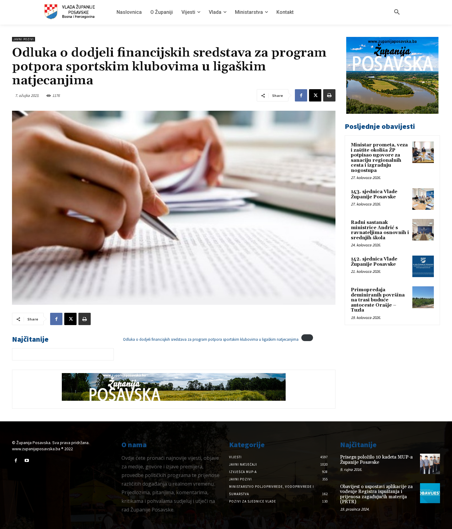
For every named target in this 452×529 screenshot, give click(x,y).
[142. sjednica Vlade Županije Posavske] (423, 266)
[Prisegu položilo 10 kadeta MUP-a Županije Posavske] (430, 464)
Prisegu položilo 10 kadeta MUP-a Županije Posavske (376, 459)
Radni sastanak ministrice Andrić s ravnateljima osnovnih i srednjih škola (380, 230)
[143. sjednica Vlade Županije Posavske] (423, 199)
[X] (315, 95)
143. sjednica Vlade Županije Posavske (374, 194)
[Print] (329, 95)
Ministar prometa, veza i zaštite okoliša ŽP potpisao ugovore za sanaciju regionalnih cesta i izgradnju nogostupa (379, 157)
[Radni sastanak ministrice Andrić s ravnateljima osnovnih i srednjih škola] (423, 230)
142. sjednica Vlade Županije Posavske (374, 261)
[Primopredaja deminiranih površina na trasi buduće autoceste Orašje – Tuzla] (423, 297)
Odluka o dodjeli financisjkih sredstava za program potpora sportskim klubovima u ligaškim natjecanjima (211, 339)
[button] (397, 12)
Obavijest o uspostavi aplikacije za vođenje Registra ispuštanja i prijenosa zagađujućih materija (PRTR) (376, 494)
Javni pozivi (23, 39)
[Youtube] (26, 460)
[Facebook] (301, 95)
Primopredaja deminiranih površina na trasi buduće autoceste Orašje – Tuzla (378, 300)
